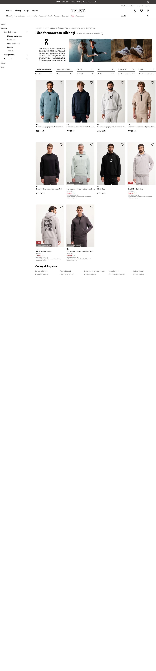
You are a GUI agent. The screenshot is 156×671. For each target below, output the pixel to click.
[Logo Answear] (78, 10)
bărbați (18, 10)
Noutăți (9, 16)
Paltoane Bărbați (41, 271)
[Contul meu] (134, 10)
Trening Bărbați (65, 271)
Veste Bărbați (113, 271)
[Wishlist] (141, 10)
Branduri (65, 16)
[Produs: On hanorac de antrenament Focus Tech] (50, 163)
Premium (57, 16)
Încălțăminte (32, 16)
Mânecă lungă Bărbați (117, 274)
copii (26, 10)
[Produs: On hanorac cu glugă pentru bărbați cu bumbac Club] (111, 101)
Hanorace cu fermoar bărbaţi (94, 271)
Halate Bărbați (138, 271)
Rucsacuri (80, 16)
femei (9, 10)
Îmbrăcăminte (19, 16)
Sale (72, 16)
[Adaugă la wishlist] (61, 82)
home (35, 10)
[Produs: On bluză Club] (111, 163)
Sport (50, 16)
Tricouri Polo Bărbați (67, 274)
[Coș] (148, 10)
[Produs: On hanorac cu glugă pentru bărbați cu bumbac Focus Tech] (50, 101)
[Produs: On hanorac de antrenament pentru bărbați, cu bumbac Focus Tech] (80, 163)
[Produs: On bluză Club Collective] (141, 163)
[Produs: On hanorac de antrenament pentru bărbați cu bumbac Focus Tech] (141, 101)
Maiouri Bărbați (138, 274)
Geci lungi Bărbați (41, 274)
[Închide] (148, 2)
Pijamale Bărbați (90, 274)
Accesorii (42, 16)
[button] (43, 69)
